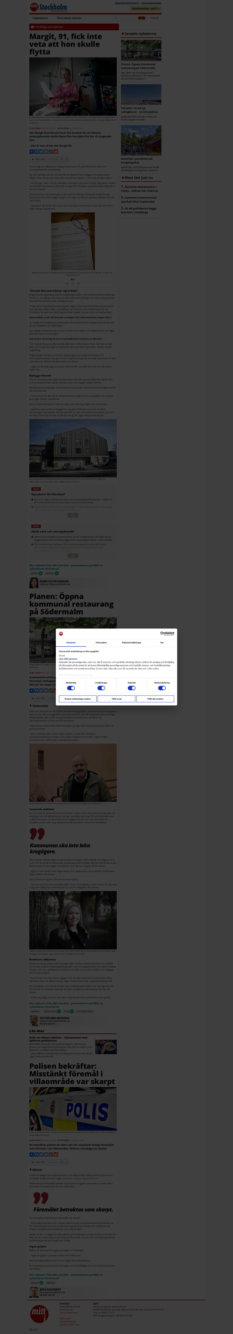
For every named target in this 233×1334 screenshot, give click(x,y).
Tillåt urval (116, 699)
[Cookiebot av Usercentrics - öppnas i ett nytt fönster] (162, 634)
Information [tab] (101, 642)
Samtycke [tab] (71, 642)
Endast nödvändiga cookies (78, 699)
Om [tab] (162, 642)
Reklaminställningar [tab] (131, 642)
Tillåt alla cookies (155, 699)
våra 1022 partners (68, 659)
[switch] (101, 688)
